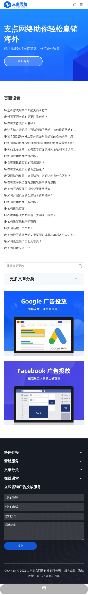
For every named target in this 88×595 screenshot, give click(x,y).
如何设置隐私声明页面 (21, 221)
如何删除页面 (16, 208)
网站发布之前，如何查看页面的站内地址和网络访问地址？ (44, 149)
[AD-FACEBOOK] (44, 393)
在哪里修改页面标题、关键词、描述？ (31, 215)
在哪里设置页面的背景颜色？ (26, 169)
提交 (20, 545)
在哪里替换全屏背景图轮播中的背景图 (31, 182)
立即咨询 (23, 61)
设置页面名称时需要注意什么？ (27, 116)
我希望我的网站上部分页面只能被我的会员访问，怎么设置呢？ (47, 136)
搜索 (80, 265)
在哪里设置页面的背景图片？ (26, 162)
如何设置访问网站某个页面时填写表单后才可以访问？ (41, 234)
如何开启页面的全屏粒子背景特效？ (30, 195)
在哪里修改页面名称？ (21, 123)
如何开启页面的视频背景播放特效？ (30, 188)
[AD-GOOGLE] (44, 323)
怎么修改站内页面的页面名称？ (27, 110)
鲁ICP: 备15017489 (48, 575)
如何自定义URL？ (18, 247)
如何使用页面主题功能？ (23, 202)
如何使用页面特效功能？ (23, 156)
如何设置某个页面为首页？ (24, 241)
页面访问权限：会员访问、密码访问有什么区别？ (38, 175)
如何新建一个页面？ (20, 228)
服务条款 (70, 570)
